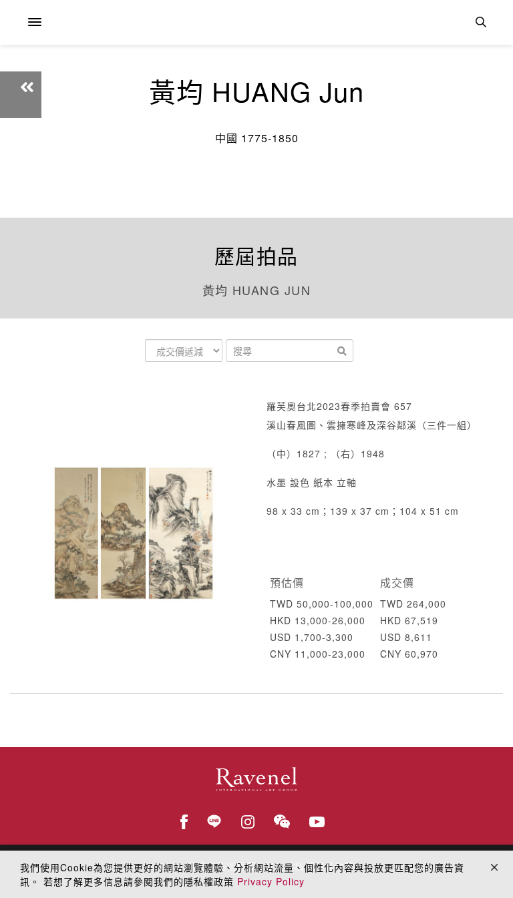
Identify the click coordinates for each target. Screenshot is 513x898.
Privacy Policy (271, 881)
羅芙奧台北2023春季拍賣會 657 (339, 406)
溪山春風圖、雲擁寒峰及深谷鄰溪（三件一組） (372, 424)
